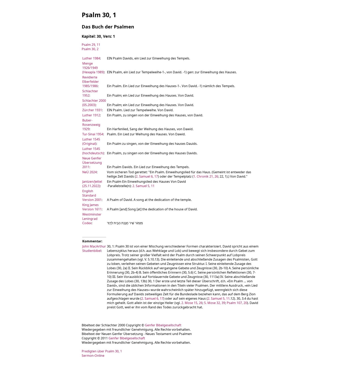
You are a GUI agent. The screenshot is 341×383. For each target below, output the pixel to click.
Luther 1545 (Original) (91, 141)
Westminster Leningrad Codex (91, 218)
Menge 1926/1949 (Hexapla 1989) (93, 67)
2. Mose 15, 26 (191, 303)
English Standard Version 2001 (92, 195)
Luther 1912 (91, 115)
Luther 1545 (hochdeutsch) (93, 151)
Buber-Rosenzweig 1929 (91, 124)
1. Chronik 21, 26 (205, 176)
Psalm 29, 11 (91, 44)
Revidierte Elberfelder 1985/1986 (90, 81)
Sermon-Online (93, 355)
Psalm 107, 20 (237, 303)
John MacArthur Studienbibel (94, 248)
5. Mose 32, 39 (214, 303)
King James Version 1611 (92, 207)
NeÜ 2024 (89, 172)
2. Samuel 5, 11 (143, 186)
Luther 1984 (91, 58)
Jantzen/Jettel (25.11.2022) (92, 183)
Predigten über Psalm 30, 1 (102, 351)
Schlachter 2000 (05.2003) (94, 102)
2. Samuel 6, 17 (147, 176)
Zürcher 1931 (92, 110)
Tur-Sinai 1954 (92, 134)
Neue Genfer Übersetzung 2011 (92, 162)
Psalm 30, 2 (90, 49)
